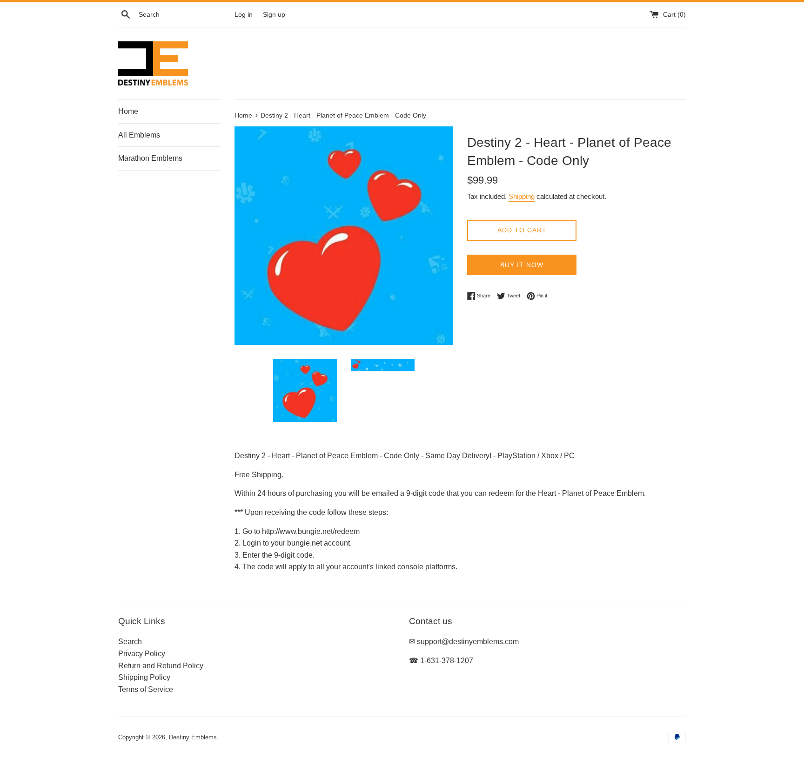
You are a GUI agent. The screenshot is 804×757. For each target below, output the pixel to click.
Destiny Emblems (193, 737)
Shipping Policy (144, 677)
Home (128, 111)
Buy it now (521, 265)
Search (130, 641)
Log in (243, 14)
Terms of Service (145, 689)
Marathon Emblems (150, 158)
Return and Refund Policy (160, 666)
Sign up (274, 14)
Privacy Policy (141, 654)
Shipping (522, 196)
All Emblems (139, 135)
